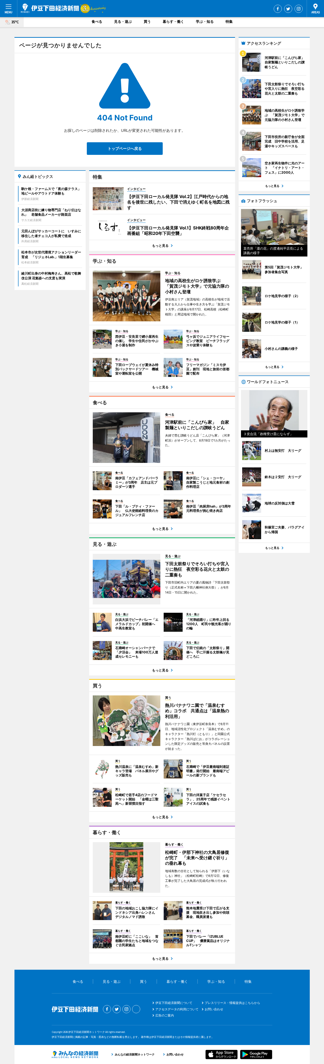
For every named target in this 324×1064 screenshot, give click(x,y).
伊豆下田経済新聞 (50, 8)
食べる (97, 21)
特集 (229, 21)
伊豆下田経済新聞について (173, 1003)
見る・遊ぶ (123, 21)
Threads (136, 1009)
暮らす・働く (173, 21)
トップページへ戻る (125, 148)
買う (147, 21)
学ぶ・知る (205, 21)
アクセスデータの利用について (177, 1009)
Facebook (278, 9)
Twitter (288, 9)
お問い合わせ (214, 1009)
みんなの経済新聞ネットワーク (75, 1054)
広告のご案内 (164, 1015)
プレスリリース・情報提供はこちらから (232, 1003)
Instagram (299, 9)
